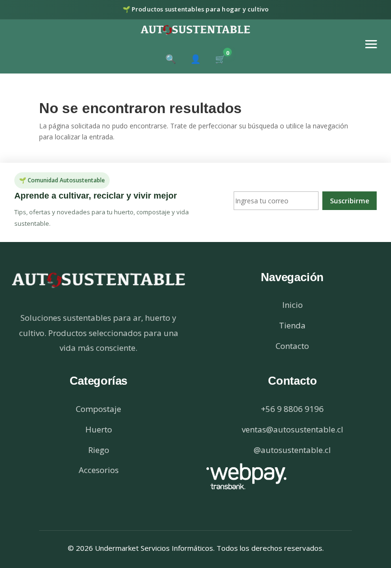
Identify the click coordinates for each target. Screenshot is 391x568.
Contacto (292, 345)
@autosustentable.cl (292, 449)
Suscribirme (349, 200)
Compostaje (98, 408)
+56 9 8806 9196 (292, 408)
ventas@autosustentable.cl (292, 429)
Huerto (98, 429)
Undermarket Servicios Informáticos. (155, 548)
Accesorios (99, 469)
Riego (98, 449)
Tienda (292, 325)
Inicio (292, 304)
